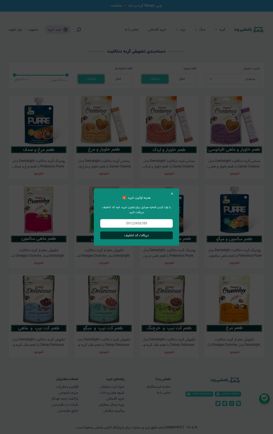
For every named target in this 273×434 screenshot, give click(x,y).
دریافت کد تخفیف (136, 235)
